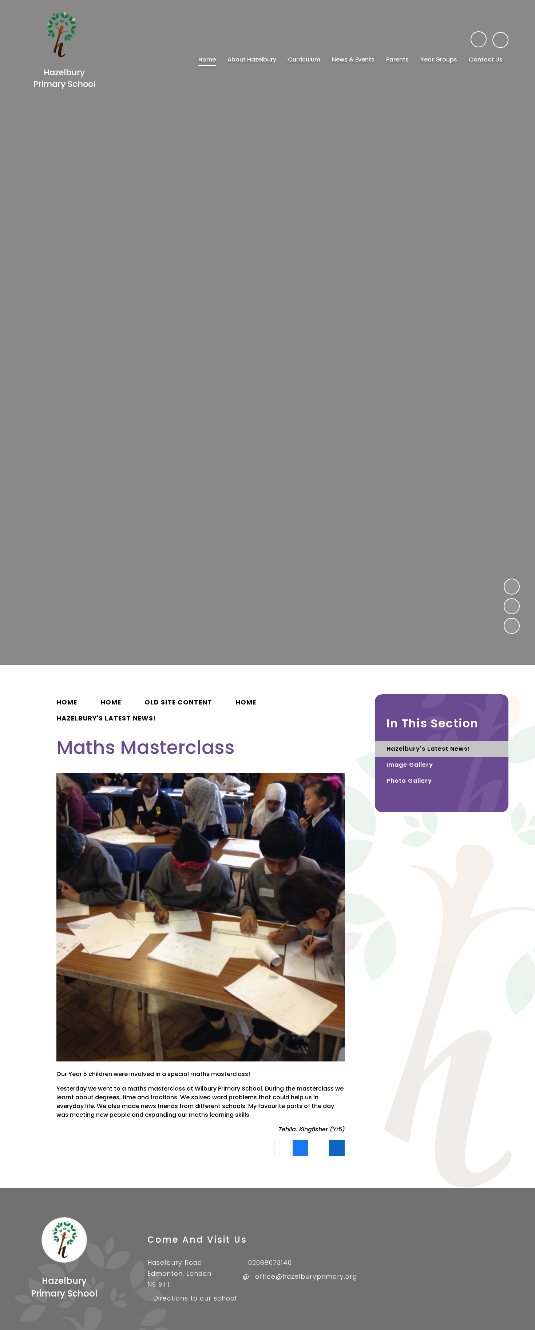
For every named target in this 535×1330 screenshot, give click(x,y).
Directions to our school (195, 1298)
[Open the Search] (500, 40)
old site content (178, 702)
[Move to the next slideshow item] (512, 606)
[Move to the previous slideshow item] (512, 587)
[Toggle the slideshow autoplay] (512, 626)
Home (66, 702)
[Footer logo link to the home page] (64, 1261)
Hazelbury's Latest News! (106, 718)
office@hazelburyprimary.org (306, 1276)
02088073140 (270, 1262)
